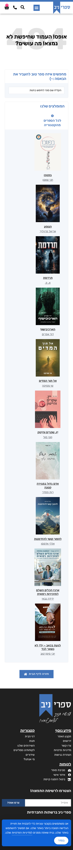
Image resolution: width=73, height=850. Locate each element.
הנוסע (48, 226)
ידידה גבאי (48, 598)
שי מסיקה (47, 385)
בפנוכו (48, 175)
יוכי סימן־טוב (47, 653)
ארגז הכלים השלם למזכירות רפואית (47, 591)
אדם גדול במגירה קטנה (48, 485)
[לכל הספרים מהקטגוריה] (52, 116)
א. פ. (48, 282)
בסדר (61, 840)
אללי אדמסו (48, 543)
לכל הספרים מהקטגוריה (52, 122)
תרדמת (48, 278)
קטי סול (47, 437)
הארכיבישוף (47, 329)
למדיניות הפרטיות (22, 832)
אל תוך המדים (48, 381)
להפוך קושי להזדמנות (48, 539)
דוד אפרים (48, 334)
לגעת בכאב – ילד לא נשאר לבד (48, 647)
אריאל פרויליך (48, 231)
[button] (37, 8)
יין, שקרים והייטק (47, 432)
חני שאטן (47, 180)
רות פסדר (48, 492)
